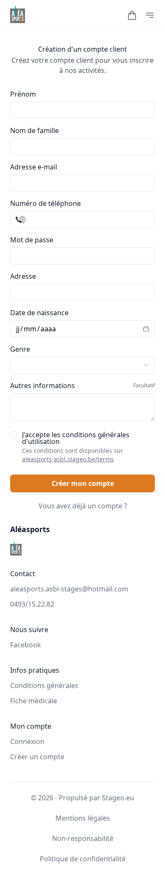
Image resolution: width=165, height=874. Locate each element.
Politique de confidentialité (83, 858)
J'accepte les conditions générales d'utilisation (75, 447)
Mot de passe (31, 239)
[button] (132, 15)
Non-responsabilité (82, 838)
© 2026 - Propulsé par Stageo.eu (82, 797)
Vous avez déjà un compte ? (82, 505)
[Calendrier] (143, 328)
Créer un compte (37, 756)
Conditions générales (44, 685)
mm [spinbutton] (30, 328)
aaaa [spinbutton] (48, 328)
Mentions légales (82, 818)
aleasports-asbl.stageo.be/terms (68, 459)
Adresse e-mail (33, 167)
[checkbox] (13, 434)
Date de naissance (39, 312)
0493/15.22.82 (32, 604)
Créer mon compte (83, 483)
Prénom (23, 94)
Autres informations (82, 385)
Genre (20, 349)
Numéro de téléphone (45, 203)
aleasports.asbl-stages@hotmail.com (69, 589)
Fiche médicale (33, 700)
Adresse (23, 276)
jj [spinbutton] (17, 328)
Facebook (25, 644)
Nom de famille (34, 130)
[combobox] (82, 292)
